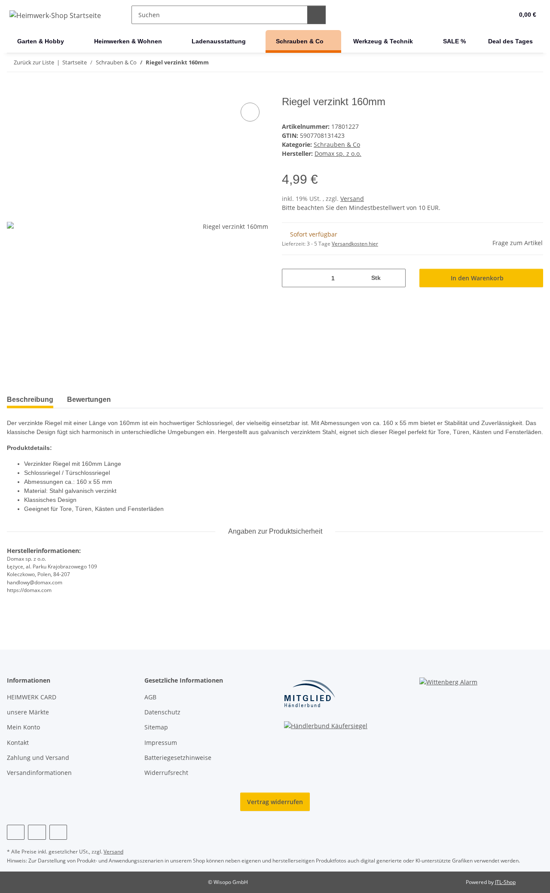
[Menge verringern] (291, 278)
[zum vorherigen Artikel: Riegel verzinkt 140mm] (515, 62)
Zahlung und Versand (38, 757)
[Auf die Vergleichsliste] (250, 112)
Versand (352, 198)
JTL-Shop (505, 882)
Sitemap (156, 727)
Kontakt (18, 742)
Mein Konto (23, 727)
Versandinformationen (39, 772)
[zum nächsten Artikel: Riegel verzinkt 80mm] (534, 62)
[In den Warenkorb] (14, 91)
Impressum (160, 742)
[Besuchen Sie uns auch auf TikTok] (58, 832)
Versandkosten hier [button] (355, 243)
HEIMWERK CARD (31, 697)
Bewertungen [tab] (89, 399)
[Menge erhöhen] (396, 278)
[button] (489, 15)
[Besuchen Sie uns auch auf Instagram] (37, 832)
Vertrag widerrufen (275, 802)
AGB (150, 697)
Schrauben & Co (337, 144)
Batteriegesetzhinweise (177, 757)
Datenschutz (162, 712)
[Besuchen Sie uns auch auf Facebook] (15, 832)
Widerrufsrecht (166, 772)
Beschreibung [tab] (30, 399)
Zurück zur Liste (34, 62)
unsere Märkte (28, 712)
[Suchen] (316, 15)
